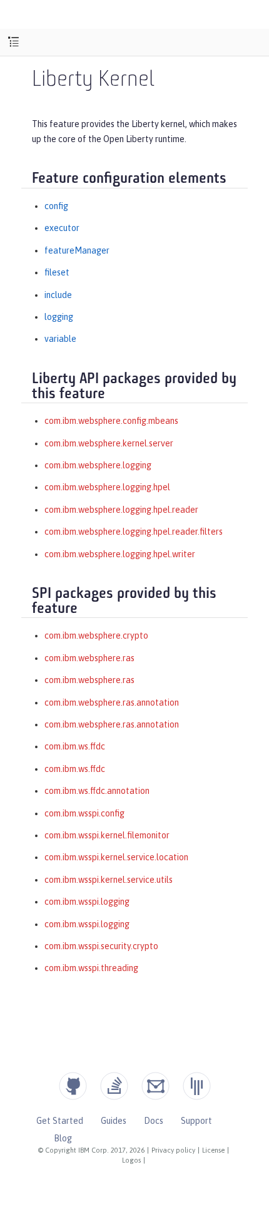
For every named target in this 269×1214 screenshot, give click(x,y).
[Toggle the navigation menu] (13, 42)
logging (58, 317)
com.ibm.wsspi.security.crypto (101, 946)
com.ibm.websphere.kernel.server (108, 443)
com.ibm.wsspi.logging (86, 902)
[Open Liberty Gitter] (197, 1086)
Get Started (59, 1121)
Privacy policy (173, 1150)
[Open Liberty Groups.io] (155, 1086)
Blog (63, 1138)
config (56, 206)
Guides (113, 1121)
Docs (153, 1121)
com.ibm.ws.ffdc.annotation (97, 791)
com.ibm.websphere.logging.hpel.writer (119, 554)
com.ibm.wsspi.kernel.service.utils (108, 880)
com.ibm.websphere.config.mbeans (111, 421)
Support (196, 1121)
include (58, 295)
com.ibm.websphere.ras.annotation (111, 702)
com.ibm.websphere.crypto (96, 635)
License (213, 1150)
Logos (131, 1160)
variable (60, 339)
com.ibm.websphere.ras (89, 658)
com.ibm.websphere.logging (97, 465)
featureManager (76, 250)
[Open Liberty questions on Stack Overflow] (114, 1086)
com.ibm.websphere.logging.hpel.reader (121, 510)
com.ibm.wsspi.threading (91, 968)
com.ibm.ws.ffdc (74, 746)
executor (61, 228)
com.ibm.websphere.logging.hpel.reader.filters (133, 532)
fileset (56, 272)
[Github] (73, 1086)
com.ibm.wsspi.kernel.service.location (116, 857)
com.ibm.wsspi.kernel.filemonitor (107, 835)
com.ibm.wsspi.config (84, 813)
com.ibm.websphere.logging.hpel (107, 487)
